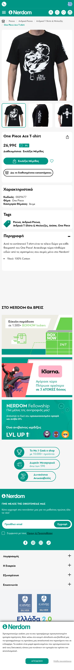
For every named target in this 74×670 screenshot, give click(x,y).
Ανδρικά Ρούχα (26, 21)
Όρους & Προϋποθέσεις (40, 533)
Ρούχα (12, 21)
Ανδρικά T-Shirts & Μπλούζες (49, 21)
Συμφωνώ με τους (30, 533)
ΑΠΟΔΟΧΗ (37, 661)
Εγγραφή (62, 524)
